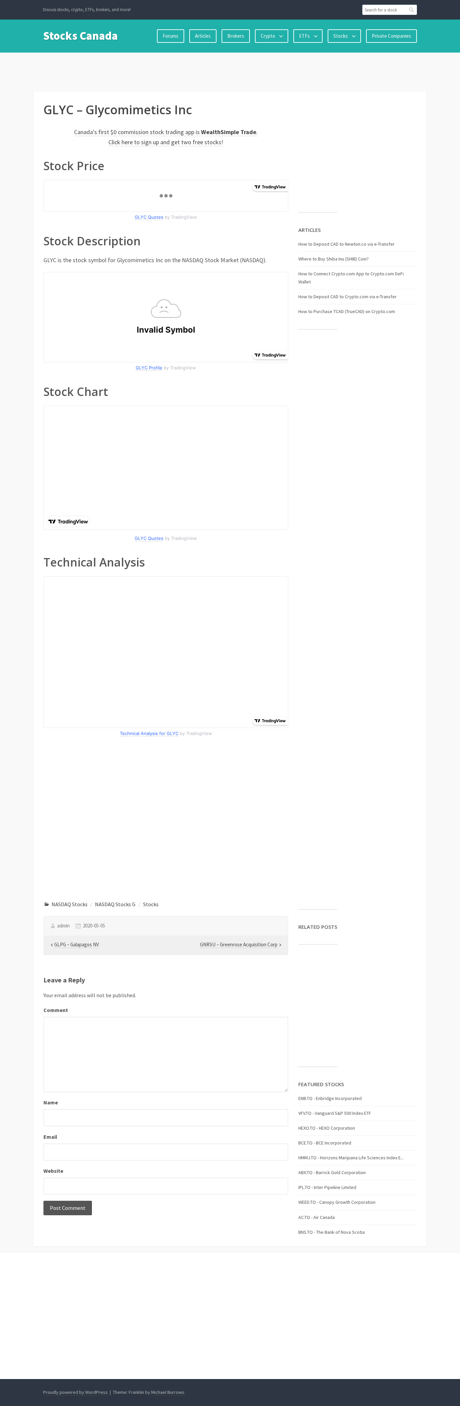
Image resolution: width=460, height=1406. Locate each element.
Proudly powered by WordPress (75, 1392)
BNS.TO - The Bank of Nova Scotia (331, 1232)
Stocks (340, 36)
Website (53, 1170)
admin (63, 925)
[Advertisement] (230, 70)
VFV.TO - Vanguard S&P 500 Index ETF (334, 1113)
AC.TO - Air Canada (316, 1217)
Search (412, 9)
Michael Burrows (167, 1392)
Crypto (268, 36)
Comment (55, 1010)
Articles (203, 36)
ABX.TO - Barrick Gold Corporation (332, 1172)
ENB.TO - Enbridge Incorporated (330, 1098)
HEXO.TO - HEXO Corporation (326, 1128)
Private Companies (391, 36)
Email (50, 1136)
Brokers (235, 36)
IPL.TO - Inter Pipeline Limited (327, 1187)
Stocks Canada (80, 36)
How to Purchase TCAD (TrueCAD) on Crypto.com (346, 311)
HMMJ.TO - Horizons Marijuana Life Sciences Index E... (351, 1158)
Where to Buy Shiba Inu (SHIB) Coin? (333, 259)
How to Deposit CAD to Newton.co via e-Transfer (346, 244)
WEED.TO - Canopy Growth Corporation (336, 1202)
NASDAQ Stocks (70, 904)
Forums (170, 36)
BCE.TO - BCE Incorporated (324, 1143)
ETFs (304, 36)
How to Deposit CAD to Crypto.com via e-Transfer (347, 297)
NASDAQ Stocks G (115, 904)
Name (50, 1102)
